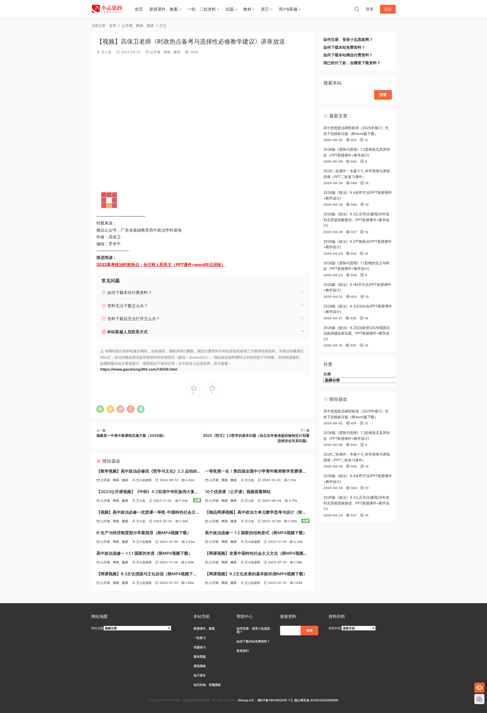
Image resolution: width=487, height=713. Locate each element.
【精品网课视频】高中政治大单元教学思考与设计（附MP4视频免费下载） (253, 513)
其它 (265, 9)
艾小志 (106, 52)
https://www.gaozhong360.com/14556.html (138, 369)
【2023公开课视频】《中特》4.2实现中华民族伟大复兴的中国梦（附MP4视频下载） (147, 492)
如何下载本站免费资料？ (344, 47)
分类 (327, 374)
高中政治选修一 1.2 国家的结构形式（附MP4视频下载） (256, 532)
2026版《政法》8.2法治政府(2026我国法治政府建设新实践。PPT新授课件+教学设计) (356, 333)
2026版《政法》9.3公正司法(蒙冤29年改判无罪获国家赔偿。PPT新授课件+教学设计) (356, 220)
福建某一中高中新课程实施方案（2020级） (131, 435)
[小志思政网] (107, 9)
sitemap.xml (246, 700)
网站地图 (97, 628)
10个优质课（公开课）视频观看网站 (238, 491)
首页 (139, 9)
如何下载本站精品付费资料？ (348, 55)
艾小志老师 (143, 480)
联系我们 (243, 651)
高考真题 (200, 656)
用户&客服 (288, 9)
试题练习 (200, 647)
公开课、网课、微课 (165, 52)
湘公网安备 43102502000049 (316, 700)
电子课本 (200, 675)
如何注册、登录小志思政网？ (348, 39)
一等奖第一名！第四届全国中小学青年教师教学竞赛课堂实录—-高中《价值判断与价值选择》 (255, 471)
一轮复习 (200, 638)
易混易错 (200, 666)
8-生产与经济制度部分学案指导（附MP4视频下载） (143, 532)
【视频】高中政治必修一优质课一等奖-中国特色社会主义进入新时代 (148, 513)
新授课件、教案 (163, 9)
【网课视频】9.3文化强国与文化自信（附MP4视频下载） (144, 574)
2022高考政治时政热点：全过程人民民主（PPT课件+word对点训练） (160, 264)
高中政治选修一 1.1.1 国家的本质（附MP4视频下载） (144, 553)
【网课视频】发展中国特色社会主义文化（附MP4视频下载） (256, 554)
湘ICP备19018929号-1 (273, 700)
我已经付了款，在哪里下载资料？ (351, 62)
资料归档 (334, 628)
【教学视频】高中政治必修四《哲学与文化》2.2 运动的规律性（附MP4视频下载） (146, 471)
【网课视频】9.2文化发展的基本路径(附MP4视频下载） (256, 573)
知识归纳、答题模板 (207, 685)
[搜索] (356, 9)
